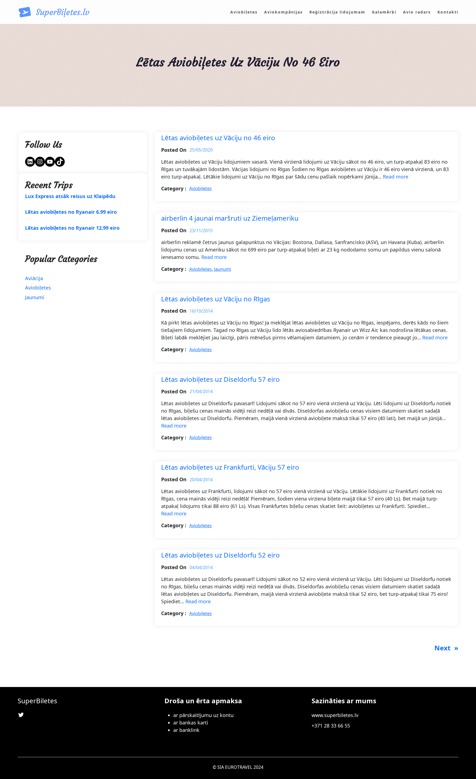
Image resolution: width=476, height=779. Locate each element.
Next (446, 647)
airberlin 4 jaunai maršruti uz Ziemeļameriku (230, 218)
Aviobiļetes (38, 287)
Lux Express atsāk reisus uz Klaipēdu (70, 196)
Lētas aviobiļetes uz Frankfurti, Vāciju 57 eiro (230, 467)
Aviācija (34, 278)
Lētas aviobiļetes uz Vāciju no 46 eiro (218, 138)
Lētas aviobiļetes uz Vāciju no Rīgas (215, 299)
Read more (395, 176)
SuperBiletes (37, 700)
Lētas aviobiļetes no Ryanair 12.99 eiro (72, 228)
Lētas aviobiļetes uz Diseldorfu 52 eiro (220, 555)
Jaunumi (34, 297)
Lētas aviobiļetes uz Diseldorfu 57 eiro (220, 379)
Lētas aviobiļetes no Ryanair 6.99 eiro (71, 212)
